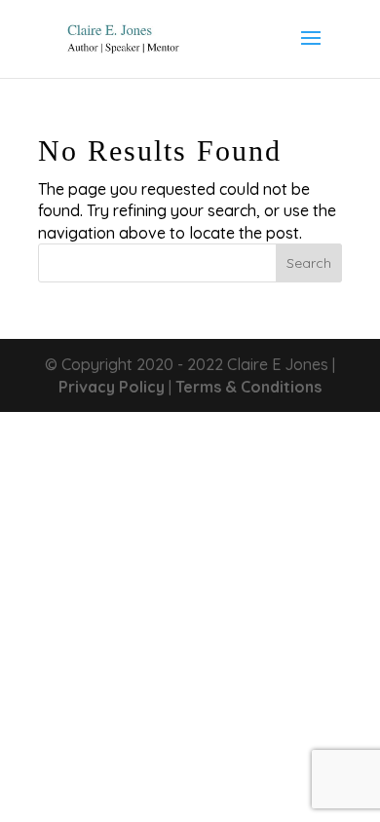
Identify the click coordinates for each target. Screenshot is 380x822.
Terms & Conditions (248, 386)
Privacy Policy (111, 386)
